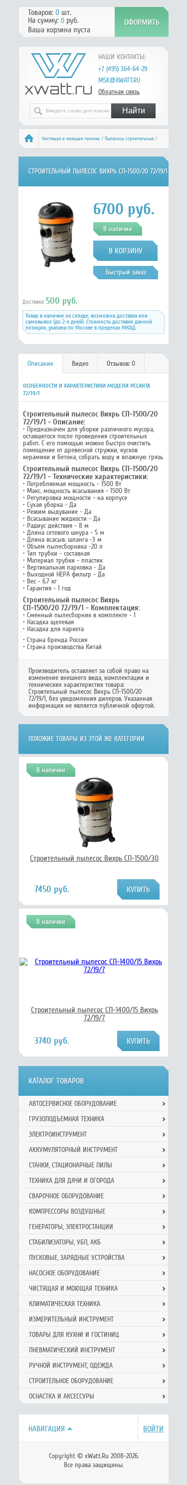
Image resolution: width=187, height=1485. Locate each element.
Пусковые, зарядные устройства (77, 1257)
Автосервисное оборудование (73, 1103)
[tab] (40, 363)
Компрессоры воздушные (67, 1211)
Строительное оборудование (71, 1381)
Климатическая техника (64, 1304)
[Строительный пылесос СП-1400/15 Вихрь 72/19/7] (94, 970)
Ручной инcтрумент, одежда (71, 1365)
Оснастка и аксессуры (61, 1396)
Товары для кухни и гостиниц (74, 1334)
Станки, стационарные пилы (70, 1165)
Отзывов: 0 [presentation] (121, 363)
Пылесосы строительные (129, 139)
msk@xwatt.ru (119, 80)
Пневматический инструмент (72, 1350)
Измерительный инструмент (71, 1319)
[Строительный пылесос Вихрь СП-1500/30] (94, 849)
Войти (153, 1429)
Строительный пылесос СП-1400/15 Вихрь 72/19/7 (94, 1014)
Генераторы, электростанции (71, 1227)
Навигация (46, 1429)
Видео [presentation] (80, 363)
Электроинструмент (58, 1134)
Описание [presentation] (40, 363)
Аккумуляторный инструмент (73, 1150)
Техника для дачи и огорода (71, 1180)
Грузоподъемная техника (66, 1119)
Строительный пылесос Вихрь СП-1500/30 (94, 858)
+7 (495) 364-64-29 (122, 69)
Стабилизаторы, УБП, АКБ (65, 1242)
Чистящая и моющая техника (71, 139)
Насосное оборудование (64, 1273)
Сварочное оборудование (66, 1196)
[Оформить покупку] (142, 22)
